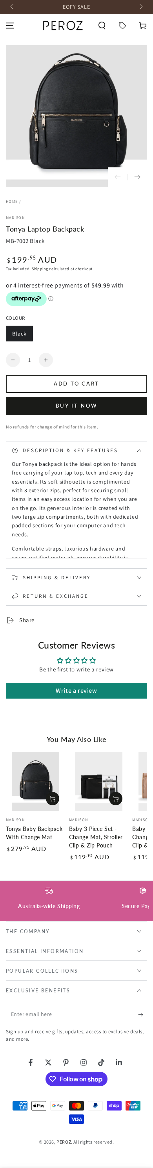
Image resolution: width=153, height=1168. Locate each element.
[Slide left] (12, 7)
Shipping (40, 268)
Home (12, 201)
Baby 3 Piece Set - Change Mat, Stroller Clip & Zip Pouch (96, 837)
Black (22, 335)
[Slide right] (140, 7)
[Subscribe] (142, 1014)
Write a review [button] (76, 690)
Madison (15, 217)
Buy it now (77, 405)
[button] (102, 25)
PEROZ (63, 1142)
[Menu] (10, 25)
